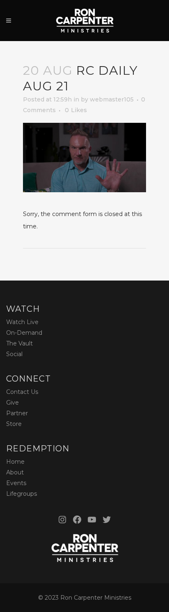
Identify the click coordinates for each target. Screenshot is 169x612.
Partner (17, 413)
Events (16, 483)
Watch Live (22, 322)
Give (12, 402)
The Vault (19, 343)
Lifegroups (21, 493)
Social (14, 354)
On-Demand (24, 332)
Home (15, 461)
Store (14, 424)
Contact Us (22, 392)
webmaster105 (112, 99)
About (15, 472)
